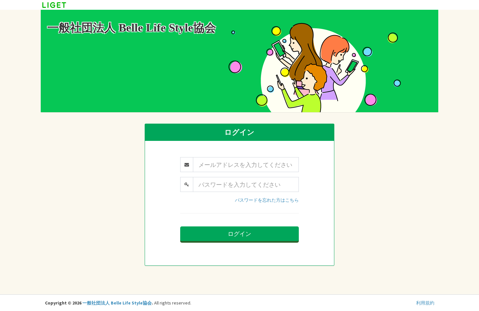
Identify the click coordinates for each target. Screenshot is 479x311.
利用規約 (425, 303)
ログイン (239, 233)
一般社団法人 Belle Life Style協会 (117, 303)
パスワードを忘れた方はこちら (267, 200)
